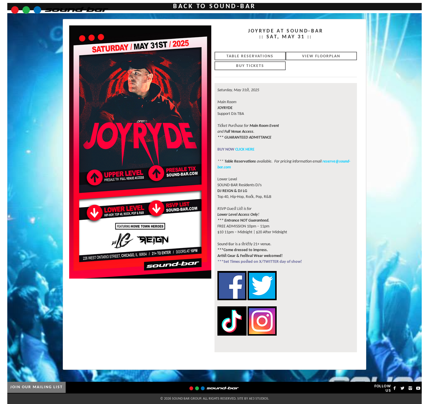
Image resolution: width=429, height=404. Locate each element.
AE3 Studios (258, 398)
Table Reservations (249, 56)
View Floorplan (321, 56)
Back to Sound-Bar (214, 6)
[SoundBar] (56, 7)
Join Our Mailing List (36, 387)
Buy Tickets (250, 66)
